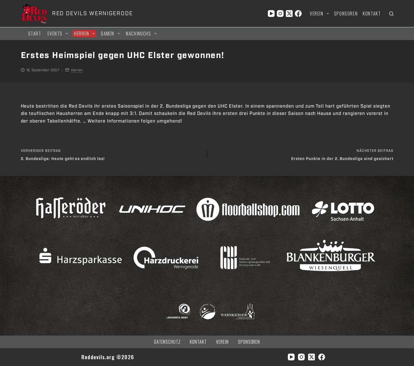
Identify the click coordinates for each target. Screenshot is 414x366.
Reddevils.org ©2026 (107, 357)
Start (34, 33)
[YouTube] (271, 13)
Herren (81, 33)
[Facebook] (298, 13)
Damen (107, 33)
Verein (317, 13)
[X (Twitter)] (289, 13)
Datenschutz (167, 342)
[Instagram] (280, 13)
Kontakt (372, 13)
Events (55, 33)
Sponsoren (346, 13)
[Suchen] (391, 14)
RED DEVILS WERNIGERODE (92, 13)
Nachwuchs (138, 33)
